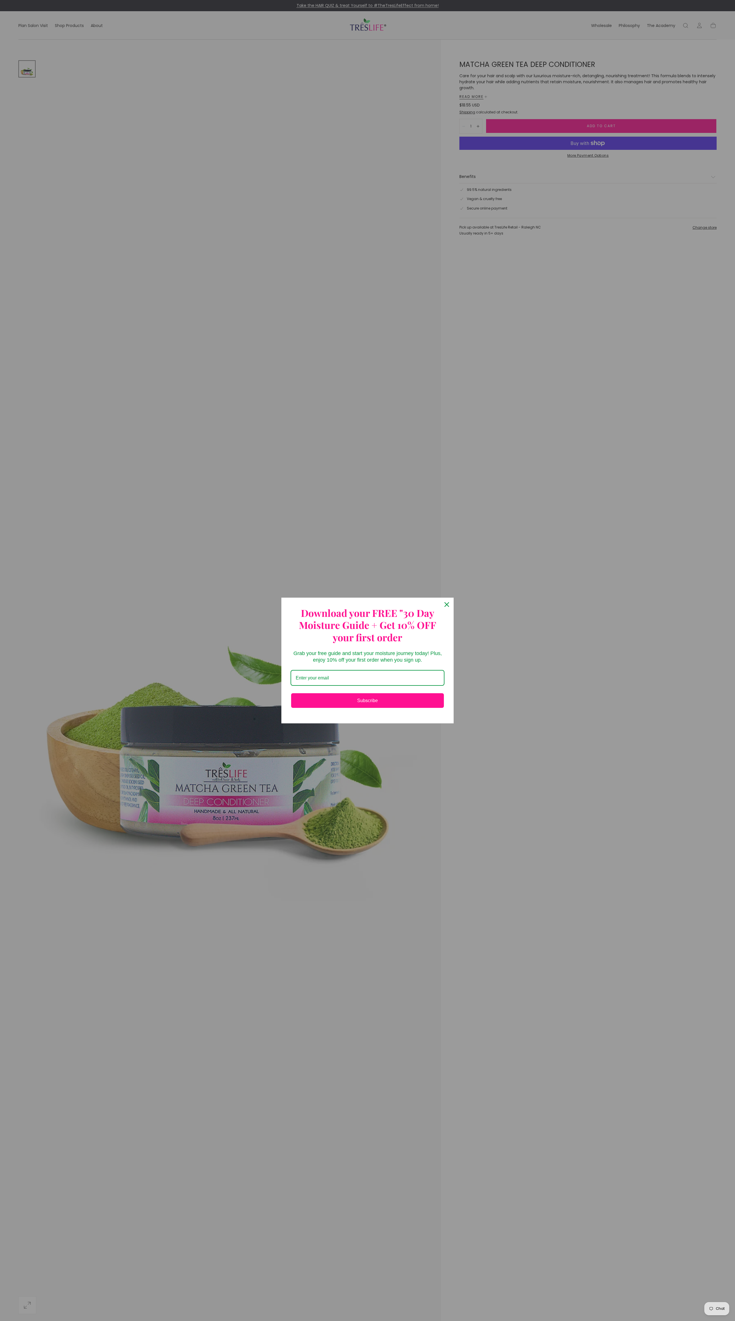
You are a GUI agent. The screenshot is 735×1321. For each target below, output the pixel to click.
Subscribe (367, 700)
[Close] (447, 604)
